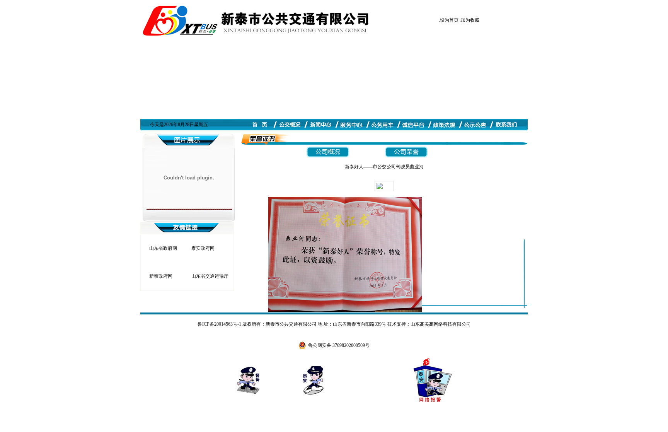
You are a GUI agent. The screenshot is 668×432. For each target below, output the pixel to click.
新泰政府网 (160, 276)
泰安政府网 (203, 248)
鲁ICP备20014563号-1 (219, 324)
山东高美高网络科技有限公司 (441, 324)
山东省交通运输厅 (209, 276)
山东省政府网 (163, 248)
